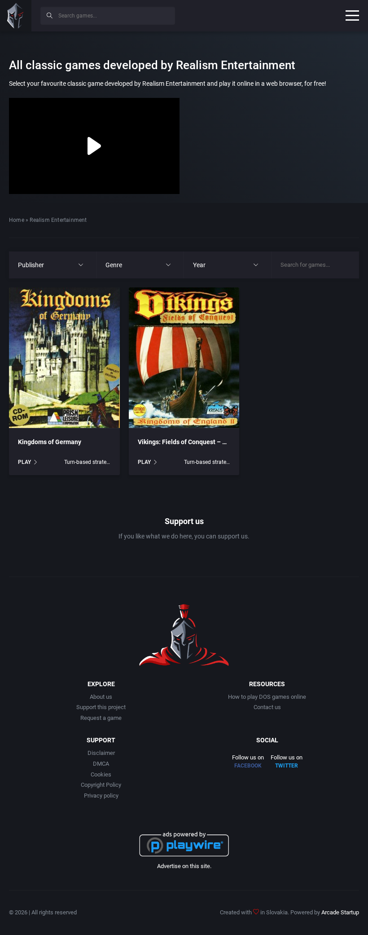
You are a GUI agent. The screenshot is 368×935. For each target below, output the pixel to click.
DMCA (101, 763)
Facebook (248, 766)
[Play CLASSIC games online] (15, 15)
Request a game (101, 717)
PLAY (24, 462)
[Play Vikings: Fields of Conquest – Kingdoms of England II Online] (184, 357)
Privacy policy (101, 795)
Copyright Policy (101, 784)
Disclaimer (101, 753)
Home (16, 220)
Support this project (101, 707)
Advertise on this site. (184, 866)
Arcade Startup (340, 912)
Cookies (101, 774)
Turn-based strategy (87, 462)
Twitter (286, 766)
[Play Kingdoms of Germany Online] (64, 357)
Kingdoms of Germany (49, 441)
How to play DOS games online (267, 696)
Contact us (267, 707)
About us (101, 696)
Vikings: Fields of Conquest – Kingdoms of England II (213, 441)
